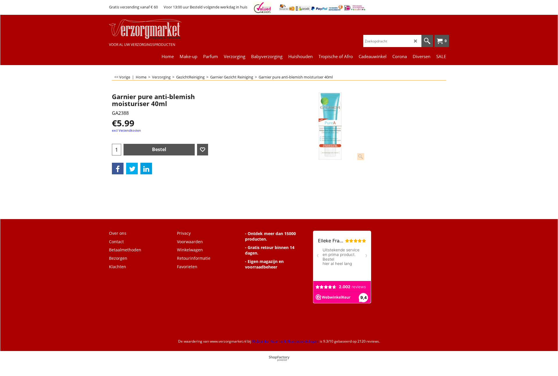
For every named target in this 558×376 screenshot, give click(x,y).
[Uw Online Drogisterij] (152, 29)
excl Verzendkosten (126, 130)
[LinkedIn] (146, 168)
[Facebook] (118, 168)
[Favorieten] (202, 149)
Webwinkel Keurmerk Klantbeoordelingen (285, 341)
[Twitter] (132, 168)
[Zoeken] (427, 41)
